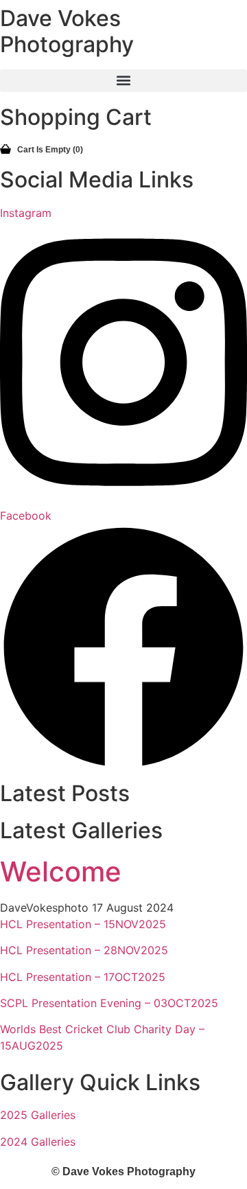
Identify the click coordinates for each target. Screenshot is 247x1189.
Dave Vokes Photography (67, 31)
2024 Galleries (37, 1141)
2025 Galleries (37, 1115)
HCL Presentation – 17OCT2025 (82, 977)
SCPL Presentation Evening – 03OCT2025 (109, 1003)
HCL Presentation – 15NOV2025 (83, 924)
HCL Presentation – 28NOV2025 (84, 950)
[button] (123, 80)
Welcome (60, 871)
